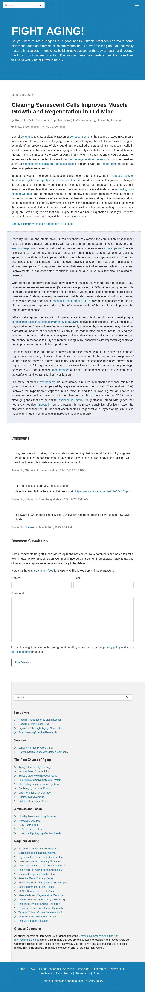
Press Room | (65, 973)
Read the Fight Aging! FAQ (33, 723)
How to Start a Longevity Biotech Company (43, 751)
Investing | (85, 968)
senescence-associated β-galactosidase (48, 163)
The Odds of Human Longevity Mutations (42, 865)
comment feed (44, 570)
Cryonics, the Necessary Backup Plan (40, 857)
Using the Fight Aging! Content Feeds (39, 833)
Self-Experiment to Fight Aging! (36, 886)
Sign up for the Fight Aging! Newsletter (40, 728)
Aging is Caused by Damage (34, 767)
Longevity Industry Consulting (35, 747)
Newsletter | (119, 968)
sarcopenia (114, 248)
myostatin (44, 404)
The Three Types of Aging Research (39, 903)
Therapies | (102, 968)
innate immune (111, 163)
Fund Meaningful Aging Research (37, 732)
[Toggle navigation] (137, 4)
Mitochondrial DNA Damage (34, 792)
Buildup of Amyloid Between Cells (37, 775)
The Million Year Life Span (33, 920)
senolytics (27, 136)
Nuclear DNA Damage (31, 796)
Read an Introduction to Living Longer (39, 719)
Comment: (17, 593)
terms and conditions (67, 980)
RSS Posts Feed (28, 824)
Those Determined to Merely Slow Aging (41, 899)
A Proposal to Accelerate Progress (38, 848)
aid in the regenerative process (85, 159)
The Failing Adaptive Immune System (40, 779)
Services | (70, 968)
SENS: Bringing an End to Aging (36, 890)
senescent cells (79, 136)
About (99, 973)
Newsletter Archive (29, 820)
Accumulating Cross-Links (33, 771)
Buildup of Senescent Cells (33, 801)
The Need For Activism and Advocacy (40, 869)
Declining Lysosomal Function (35, 788)
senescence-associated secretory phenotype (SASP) (45, 321)
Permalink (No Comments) (74, 120)
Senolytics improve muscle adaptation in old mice (42, 223)
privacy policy (111, 647)
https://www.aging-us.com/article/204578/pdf (102, 491)
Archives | (48, 973)
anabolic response (23, 248)
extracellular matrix (71, 400)
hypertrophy (47, 381)
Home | (23, 968)
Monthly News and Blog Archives (37, 816)
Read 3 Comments (27, 126)
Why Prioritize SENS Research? (37, 916)
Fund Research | (50, 968)
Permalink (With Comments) (32, 120)
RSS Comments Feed (31, 829)
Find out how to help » (47, 60)
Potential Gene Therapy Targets (36, 878)
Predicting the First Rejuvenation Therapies (43, 882)
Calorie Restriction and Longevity (37, 852)
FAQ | (34, 968)
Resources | (84, 973)
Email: (77, 577)
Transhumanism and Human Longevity (40, 907)
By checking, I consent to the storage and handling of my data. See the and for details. (72, 649)
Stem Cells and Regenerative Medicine (40, 895)
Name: (15, 577)
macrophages (60, 369)
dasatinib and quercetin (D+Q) (72, 300)
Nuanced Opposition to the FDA (36, 874)
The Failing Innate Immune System (38, 784)
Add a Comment (56, 126)
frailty (122, 189)
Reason (30, 527)
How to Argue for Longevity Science (39, 861)
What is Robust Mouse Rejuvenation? (40, 912)
